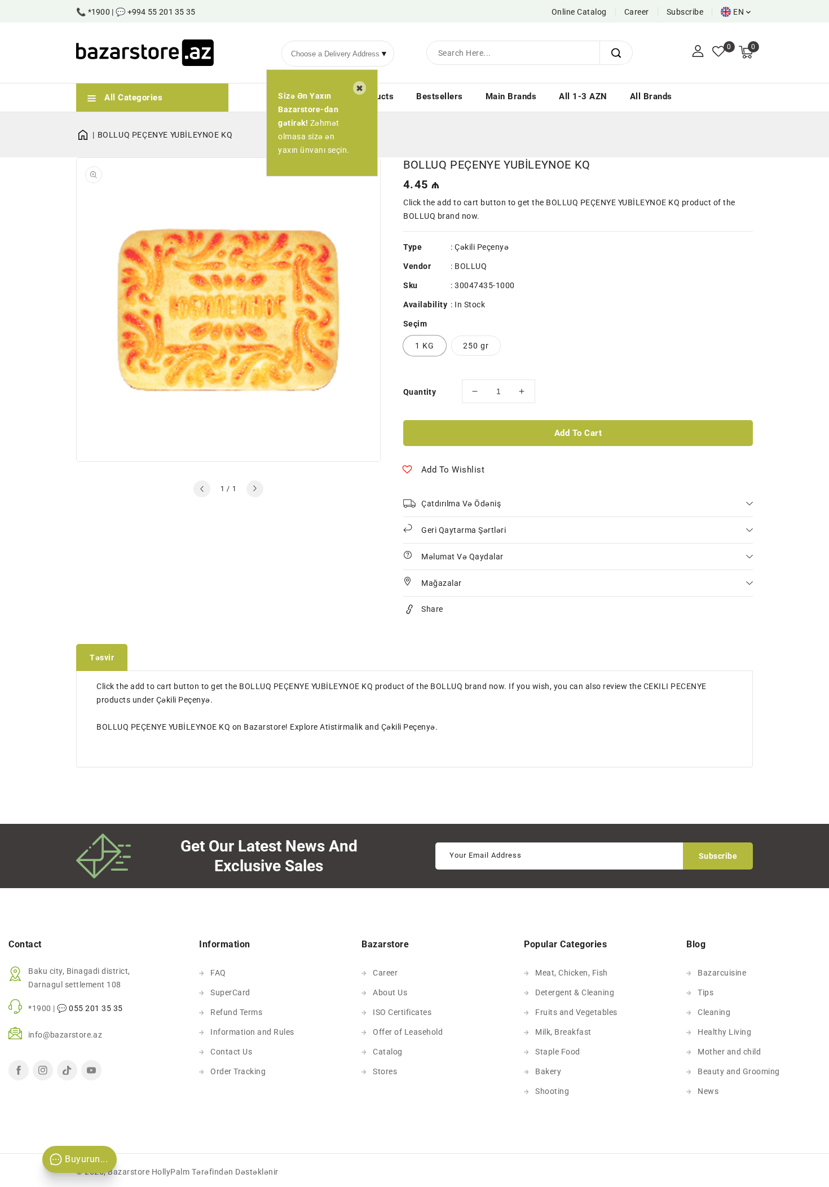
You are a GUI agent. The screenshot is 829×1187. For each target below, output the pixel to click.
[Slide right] (254, 488)
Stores (385, 1071)
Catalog (388, 1051)
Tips (705, 992)
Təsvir (102, 657)
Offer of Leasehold (408, 1031)
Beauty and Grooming (739, 1071)
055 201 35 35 (96, 1008)
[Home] (87, 135)
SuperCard (230, 992)
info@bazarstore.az (65, 1034)
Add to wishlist (453, 470)
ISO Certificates (402, 1012)
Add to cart (578, 433)
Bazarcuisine (722, 972)
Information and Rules (252, 1031)
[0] (718, 52)
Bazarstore (128, 1171)
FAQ (218, 972)
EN (738, 11)
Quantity (419, 391)
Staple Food (557, 1051)
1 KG (424, 345)
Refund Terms (236, 1012)
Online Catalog (579, 11)
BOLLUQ (471, 266)
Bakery (548, 1071)
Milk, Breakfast (563, 1031)
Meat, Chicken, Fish (571, 972)
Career (636, 11)
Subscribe (685, 11)
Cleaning (714, 1012)
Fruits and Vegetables (576, 1012)
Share (432, 609)
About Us (390, 992)
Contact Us (231, 1051)
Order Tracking (238, 1071)
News (708, 1091)
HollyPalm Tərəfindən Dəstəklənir (215, 1171)
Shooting (552, 1091)
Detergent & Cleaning (574, 992)
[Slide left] (201, 488)
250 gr (476, 345)
